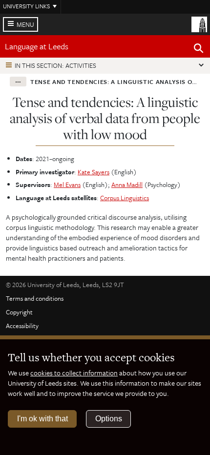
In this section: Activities (55, 65)
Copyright (19, 312)
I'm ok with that (42, 418)
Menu (25, 24)
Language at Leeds (36, 46)
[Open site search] (198, 50)
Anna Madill (127, 184)
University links (26, 5)
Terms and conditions (34, 298)
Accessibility (22, 326)
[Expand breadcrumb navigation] (18, 81)
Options (108, 418)
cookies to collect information (74, 373)
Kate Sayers (93, 172)
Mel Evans (67, 184)
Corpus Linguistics (124, 198)
